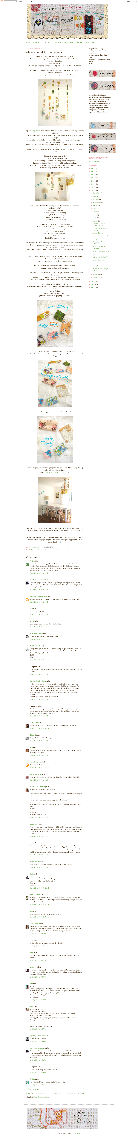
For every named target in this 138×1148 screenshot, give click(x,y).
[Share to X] (49, 547)
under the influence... (99, 263)
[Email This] (45, 547)
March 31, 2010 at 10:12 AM (39, 888)
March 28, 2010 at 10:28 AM (39, 728)
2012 (93, 184)
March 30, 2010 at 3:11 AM (39, 855)
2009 (93, 281)
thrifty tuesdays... (98, 266)
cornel (32, 621)
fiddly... (94, 254)
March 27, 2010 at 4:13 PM (39, 716)
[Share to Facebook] (50, 547)
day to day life (35, 550)
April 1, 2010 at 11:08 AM (38, 946)
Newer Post (30, 1093)
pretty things (45, 550)
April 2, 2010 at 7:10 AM (38, 1000)
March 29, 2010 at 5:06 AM (39, 817)
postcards (47, 42)
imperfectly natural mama (38, 596)
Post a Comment (33, 1089)
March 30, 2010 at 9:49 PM (39, 867)
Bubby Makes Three (36, 633)
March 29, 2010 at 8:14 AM (39, 836)
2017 (93, 172)
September (96, 202)
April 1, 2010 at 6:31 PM (38, 960)
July (94, 208)
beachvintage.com (36, 762)
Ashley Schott (34, 723)
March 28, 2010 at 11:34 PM (39, 767)
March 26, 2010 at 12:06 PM (39, 660)
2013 (93, 181)
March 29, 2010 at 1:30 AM (39, 780)
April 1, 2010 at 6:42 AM (38, 933)
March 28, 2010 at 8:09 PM (39, 755)
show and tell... (97, 233)
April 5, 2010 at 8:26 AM (38, 1072)
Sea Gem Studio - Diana (38, 681)
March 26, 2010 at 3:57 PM (39, 674)
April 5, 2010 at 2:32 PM (38, 1085)
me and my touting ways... (101, 251)
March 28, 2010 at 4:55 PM (39, 741)
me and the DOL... (98, 260)
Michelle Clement (35, 895)
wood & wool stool (36, 774)
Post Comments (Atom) (42, 1097)
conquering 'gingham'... (100, 257)
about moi (36, 42)
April (95, 218)
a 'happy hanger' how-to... (101, 236)
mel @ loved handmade (37, 580)
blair (31, 609)
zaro (31, 911)
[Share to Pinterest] (52, 547)
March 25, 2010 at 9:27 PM (39, 614)
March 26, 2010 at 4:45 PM (39, 699)
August (95, 205)
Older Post (80, 1093)
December (96, 193)
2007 (93, 287)
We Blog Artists (35, 646)
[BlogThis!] (47, 547)
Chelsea (32, 1079)
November (96, 196)
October (95, 199)
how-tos (79, 42)
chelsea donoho (35, 861)
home (28, 42)
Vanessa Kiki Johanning (38, 787)
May (94, 215)
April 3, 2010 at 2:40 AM (38, 1041)
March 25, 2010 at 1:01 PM (39, 573)
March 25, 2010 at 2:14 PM (39, 590)
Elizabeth (33, 735)
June (94, 212)
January (96, 277)
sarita (32, 953)
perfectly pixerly (34, 131)
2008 (93, 284)
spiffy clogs (68, 42)
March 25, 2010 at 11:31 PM (39, 627)
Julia (31, 984)
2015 (93, 175)
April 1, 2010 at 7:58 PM (38, 977)
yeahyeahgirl (34, 824)
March (95, 221)
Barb (31, 747)
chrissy (32, 1006)
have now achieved (52, 472)
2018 (93, 168)
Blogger (77, 1133)
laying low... (96, 239)
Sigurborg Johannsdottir (38, 1036)
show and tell (53, 550)
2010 (93, 190)
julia (31, 843)
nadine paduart (35, 924)
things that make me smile (66, 550)
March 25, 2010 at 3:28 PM (39, 602)
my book (58, 42)
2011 (93, 187)
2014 (93, 178)
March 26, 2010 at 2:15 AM (39, 639)
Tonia (32, 561)
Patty (32, 940)
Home (55, 1093)
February (96, 274)
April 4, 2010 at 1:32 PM (38, 1060)
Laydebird (33, 967)
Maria (32, 874)
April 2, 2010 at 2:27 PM (38, 1029)
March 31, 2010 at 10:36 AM (39, 904)
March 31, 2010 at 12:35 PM (39, 917)
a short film (90, 42)
